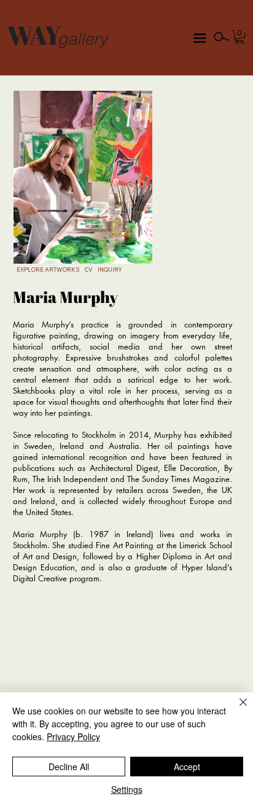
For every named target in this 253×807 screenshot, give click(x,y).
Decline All (69, 766)
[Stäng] (236, 709)
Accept (187, 766)
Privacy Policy (73, 736)
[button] (239, 37)
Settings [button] (126, 789)
